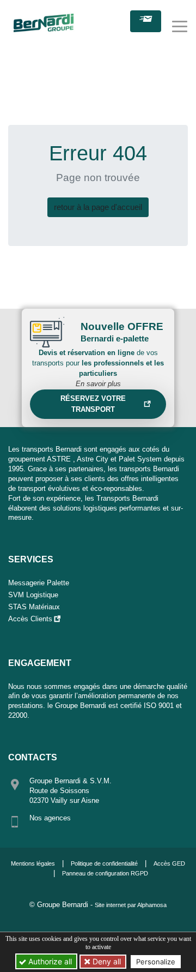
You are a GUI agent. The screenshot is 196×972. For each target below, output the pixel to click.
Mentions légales (33, 863)
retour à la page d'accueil (98, 207)
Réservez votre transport (93, 403)
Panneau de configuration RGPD (105, 873)
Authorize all (49, 961)
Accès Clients (30, 619)
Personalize (155, 961)
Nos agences (50, 818)
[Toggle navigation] (179, 26)
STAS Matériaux (34, 607)
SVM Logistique (33, 595)
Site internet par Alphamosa (131, 905)
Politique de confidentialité (104, 863)
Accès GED (169, 863)
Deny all (105, 961)
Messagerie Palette (38, 583)
